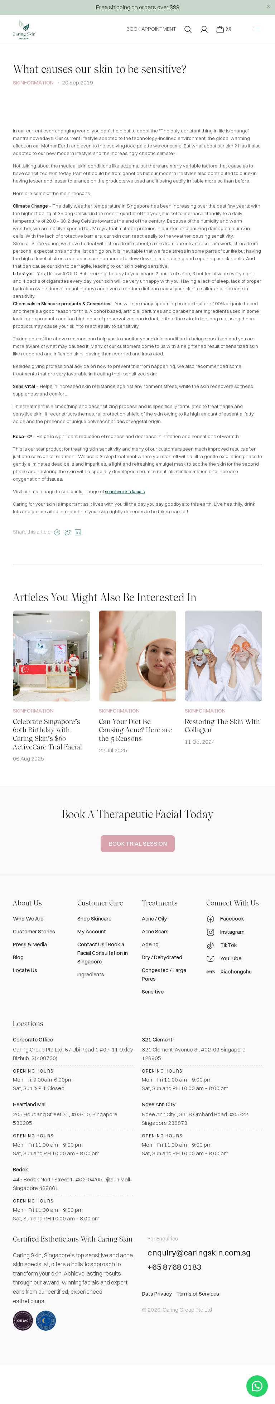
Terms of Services (197, 1293)
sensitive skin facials (125, 491)
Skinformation (33, 82)
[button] (257, 1386)
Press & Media (30, 944)
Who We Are (28, 918)
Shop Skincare (94, 918)
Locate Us (25, 970)
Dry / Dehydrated (162, 957)
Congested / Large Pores (164, 974)
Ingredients (90, 974)
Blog (18, 957)
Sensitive (153, 991)
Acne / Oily (154, 918)
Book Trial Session (137, 843)
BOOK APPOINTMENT (151, 29)
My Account (91, 931)
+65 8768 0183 (175, 1267)
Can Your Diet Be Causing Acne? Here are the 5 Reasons (135, 730)
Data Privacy (157, 1293)
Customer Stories (34, 931)
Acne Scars (155, 931)
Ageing (150, 944)
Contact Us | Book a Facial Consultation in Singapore (102, 953)
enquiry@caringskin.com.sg (199, 1253)
